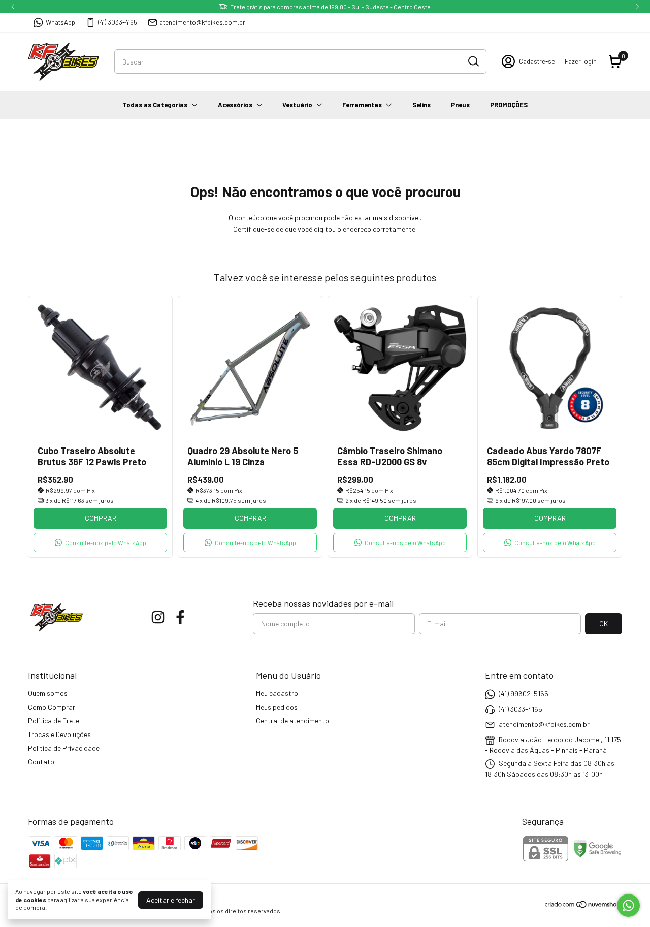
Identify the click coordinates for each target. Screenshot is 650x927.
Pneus (460, 105)
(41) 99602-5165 (523, 693)
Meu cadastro (277, 693)
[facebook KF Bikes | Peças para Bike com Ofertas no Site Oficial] (180, 617)
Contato (41, 761)
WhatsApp (60, 22)
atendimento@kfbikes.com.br (202, 22)
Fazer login (581, 61)
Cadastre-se (537, 61)
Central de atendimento (292, 720)
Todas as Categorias (154, 105)
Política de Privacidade (64, 748)
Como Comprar (51, 706)
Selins (421, 105)
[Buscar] (472, 61)
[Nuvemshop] (583, 906)
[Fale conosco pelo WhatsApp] (628, 905)
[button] (100, 542)
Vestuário (297, 105)
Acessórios (235, 105)
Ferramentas (362, 105)
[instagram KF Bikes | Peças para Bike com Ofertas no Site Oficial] (158, 617)
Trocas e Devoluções (59, 734)
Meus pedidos (277, 706)
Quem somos (48, 693)
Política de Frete (53, 720)
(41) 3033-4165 (117, 22)
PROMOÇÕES (509, 105)
